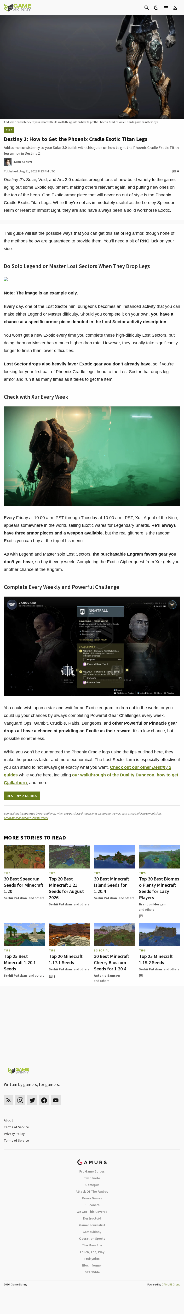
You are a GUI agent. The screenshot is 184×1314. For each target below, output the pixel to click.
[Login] (175, 7)
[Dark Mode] (156, 7)
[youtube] (56, 1100)
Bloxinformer (92, 1265)
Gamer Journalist (92, 1225)
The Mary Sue (92, 1245)
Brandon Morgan (152, 904)
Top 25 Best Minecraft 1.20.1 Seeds (20, 962)
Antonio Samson (107, 975)
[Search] (146, 7)
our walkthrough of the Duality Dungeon (113, 775)
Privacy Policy (14, 1134)
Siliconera (92, 1205)
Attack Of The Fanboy (92, 1191)
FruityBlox (92, 1258)
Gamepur (92, 1185)
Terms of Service (16, 1127)
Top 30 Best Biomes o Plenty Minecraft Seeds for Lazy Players (159, 888)
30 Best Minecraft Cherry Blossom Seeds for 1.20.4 (111, 962)
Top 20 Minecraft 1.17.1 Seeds (66, 959)
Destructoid (92, 1218)
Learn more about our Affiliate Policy (26, 818)
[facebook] (44, 1100)
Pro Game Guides (92, 1171)
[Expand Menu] (166, 7)
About (8, 1120)
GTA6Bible (92, 1272)
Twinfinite (92, 1178)
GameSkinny (92, 1232)
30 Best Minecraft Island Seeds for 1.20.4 (111, 885)
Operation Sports (92, 1238)
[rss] (8, 1100)
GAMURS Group (171, 1284)
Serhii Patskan (15, 898)
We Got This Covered (92, 1211)
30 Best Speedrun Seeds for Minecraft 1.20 (23, 885)
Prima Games (92, 1198)
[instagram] (20, 1100)
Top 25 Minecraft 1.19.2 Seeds (156, 959)
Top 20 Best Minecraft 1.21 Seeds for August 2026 (66, 888)
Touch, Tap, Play (92, 1252)
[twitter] (32, 1100)
